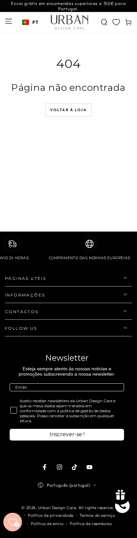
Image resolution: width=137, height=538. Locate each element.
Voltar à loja (68, 109)
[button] (104, 22)
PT (35, 22)
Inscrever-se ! (67, 434)
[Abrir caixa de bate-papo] (122, 505)
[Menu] (8, 21)
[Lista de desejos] (116, 22)
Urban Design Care (57, 507)
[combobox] (30, 22)
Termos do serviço (97, 515)
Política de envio (47, 523)
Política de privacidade (50, 515)
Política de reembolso (91, 523)
